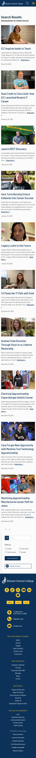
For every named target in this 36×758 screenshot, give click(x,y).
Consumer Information (18, 737)
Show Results (12, 558)
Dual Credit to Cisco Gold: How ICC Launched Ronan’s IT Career (17, 97)
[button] (27, 3)
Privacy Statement (18, 734)
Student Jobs (18, 651)
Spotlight (23, 552)
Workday (18, 673)
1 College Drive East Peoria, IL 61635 (20, 613)
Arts (18, 714)
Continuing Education (18, 720)
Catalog (18, 646)
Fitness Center (18, 723)
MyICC (18, 640)
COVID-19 (18, 701)
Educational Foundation (18, 695)
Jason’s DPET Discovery (14, 149)
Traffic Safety (18, 725)
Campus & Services (18, 690)
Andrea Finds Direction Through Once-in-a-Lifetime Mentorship (16, 344)
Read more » (25, 60)
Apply (10, 602)
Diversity (18, 698)
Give (26, 602)
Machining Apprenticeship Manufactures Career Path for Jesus (17, 501)
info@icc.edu (17, 626)
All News (9, 549)
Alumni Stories (25, 549)
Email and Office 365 (18, 670)
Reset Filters (15, 566)
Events (18, 679)
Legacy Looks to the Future (16, 245)
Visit (18, 602)
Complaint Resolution (18, 741)
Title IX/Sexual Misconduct (18, 744)
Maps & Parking (18, 692)
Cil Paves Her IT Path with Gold (17, 293)
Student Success (11, 552)
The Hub (18, 668)
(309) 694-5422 (18, 619)
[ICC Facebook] (6, 590)
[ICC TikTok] (12, 590)
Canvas (18, 643)
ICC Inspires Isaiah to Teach (16, 48)
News (18, 676)
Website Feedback (18, 751)
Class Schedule (18, 648)
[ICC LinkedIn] (29, 590)
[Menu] (33, 3)
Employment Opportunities (18, 703)
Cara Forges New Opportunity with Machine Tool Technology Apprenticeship (17, 448)
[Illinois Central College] (12, 3)
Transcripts (18, 654)
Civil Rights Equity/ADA (18, 747)
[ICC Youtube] (23, 590)
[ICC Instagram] (18, 590)
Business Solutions (18, 717)
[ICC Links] (18, 595)
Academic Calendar (18, 665)
